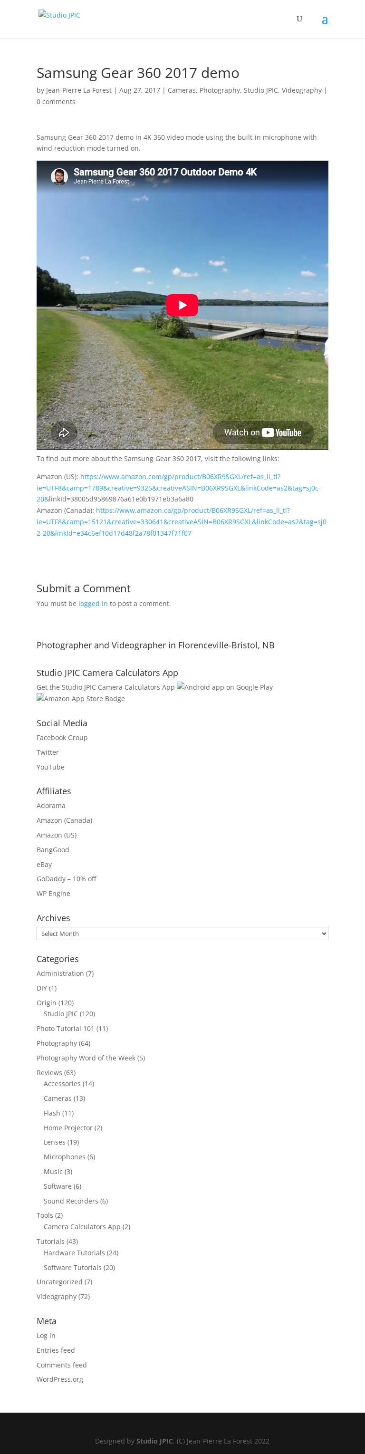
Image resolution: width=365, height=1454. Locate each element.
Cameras (182, 90)
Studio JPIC (261, 90)
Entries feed (56, 1350)
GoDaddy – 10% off (66, 878)
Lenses (55, 1141)
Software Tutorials (73, 1267)
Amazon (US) (57, 834)
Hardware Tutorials (74, 1252)
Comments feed (62, 1364)
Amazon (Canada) (64, 820)
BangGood (53, 849)
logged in (93, 603)
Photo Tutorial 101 (66, 1028)
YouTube (51, 766)
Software (58, 1186)
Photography (220, 90)
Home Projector (68, 1127)
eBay (44, 864)
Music (53, 1171)
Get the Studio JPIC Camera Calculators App (106, 687)
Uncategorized (60, 1281)
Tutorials (51, 1241)
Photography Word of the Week (86, 1057)
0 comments (56, 101)
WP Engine (53, 893)
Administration (60, 973)
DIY (42, 987)
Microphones (65, 1156)
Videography (302, 90)
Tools (45, 1215)
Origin (47, 1002)
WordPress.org (60, 1379)
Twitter (48, 752)
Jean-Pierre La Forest (79, 90)
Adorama (51, 805)
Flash (52, 1112)
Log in (46, 1335)
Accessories (62, 1083)
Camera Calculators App (82, 1226)
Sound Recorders (71, 1200)
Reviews (49, 1072)
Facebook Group (62, 737)
